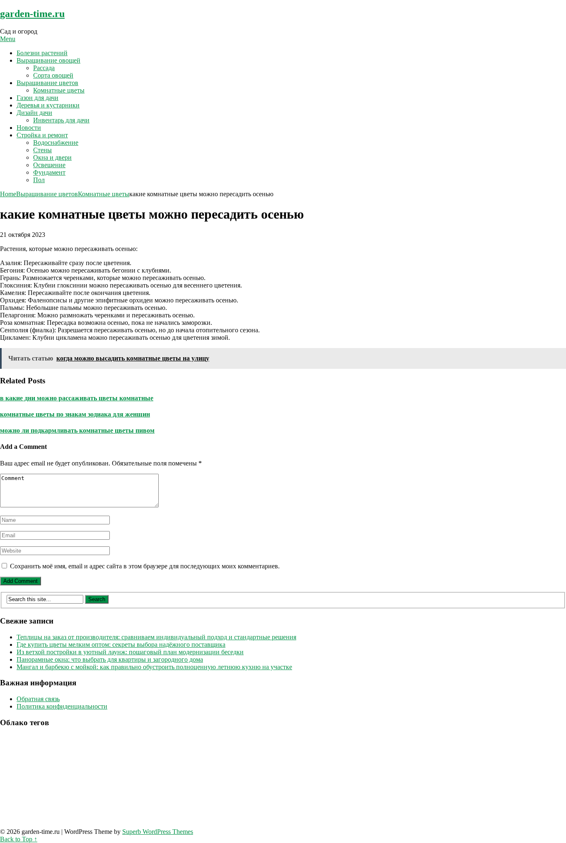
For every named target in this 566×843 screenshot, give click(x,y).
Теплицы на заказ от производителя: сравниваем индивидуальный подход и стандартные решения (156, 637)
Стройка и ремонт (42, 135)
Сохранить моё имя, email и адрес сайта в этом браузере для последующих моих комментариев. (145, 566)
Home (8, 193)
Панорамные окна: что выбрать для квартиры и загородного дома (110, 659)
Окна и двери (52, 157)
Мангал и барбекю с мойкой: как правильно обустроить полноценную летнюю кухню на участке (154, 666)
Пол (39, 179)
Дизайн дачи (34, 112)
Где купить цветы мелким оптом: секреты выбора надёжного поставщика (121, 644)
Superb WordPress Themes (157, 831)
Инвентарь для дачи (61, 120)
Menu (7, 38)
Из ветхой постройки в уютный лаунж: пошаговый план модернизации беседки (130, 651)
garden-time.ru (32, 13)
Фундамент (49, 172)
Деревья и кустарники (48, 105)
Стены (42, 149)
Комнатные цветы (59, 90)
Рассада (44, 67)
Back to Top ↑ (18, 839)
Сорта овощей (53, 75)
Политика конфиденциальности (62, 706)
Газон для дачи (37, 97)
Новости (29, 127)
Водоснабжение (55, 142)
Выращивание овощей (48, 60)
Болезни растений (42, 52)
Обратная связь (38, 698)
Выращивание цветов (47, 82)
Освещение (49, 164)
